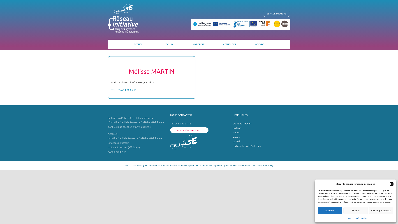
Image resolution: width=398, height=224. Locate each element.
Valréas (237, 136)
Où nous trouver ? (243, 123)
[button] (391, 184)
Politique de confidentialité (355, 218)
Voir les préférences (381, 210)
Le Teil (236, 141)
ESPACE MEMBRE (276, 13)
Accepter (329, 210)
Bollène (237, 127)
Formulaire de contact (189, 130)
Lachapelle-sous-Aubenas (247, 145)
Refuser (356, 210)
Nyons (236, 132)
